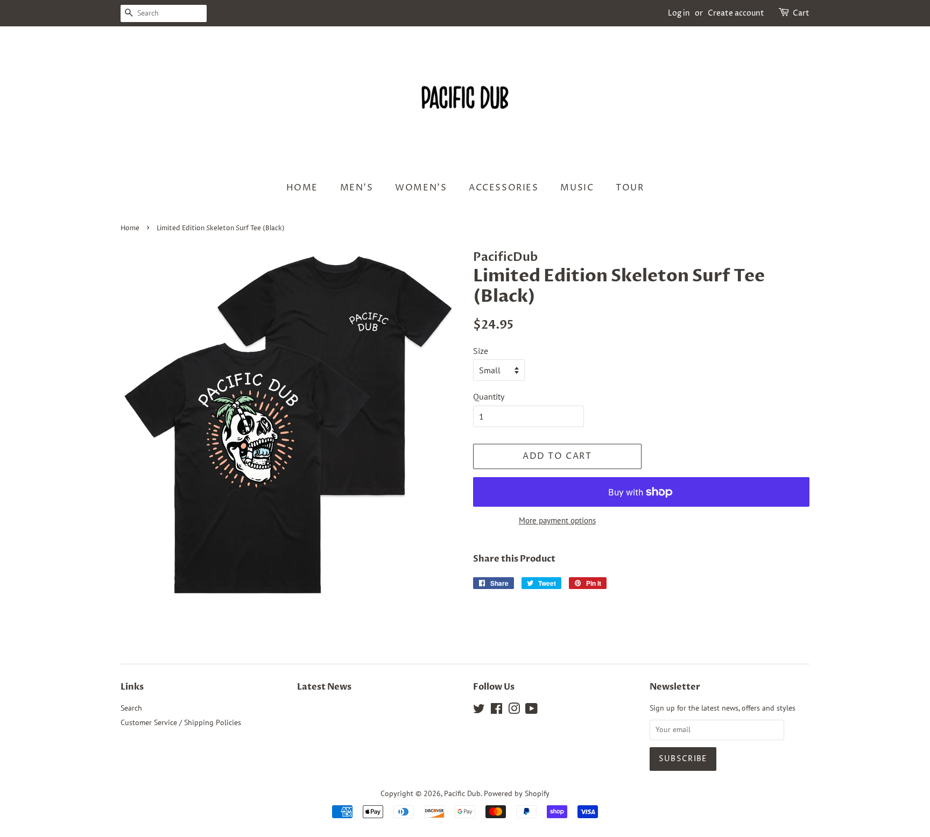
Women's (421, 188)
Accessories (504, 188)
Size (480, 350)
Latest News (324, 687)
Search (131, 708)
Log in (679, 13)
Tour (630, 188)
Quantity (488, 396)
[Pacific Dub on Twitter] (479, 710)
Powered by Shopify (516, 793)
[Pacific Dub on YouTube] (531, 710)
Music (577, 188)
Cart (801, 13)
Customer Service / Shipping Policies (181, 722)
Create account (736, 13)
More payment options (557, 520)
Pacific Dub (462, 793)
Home (302, 188)
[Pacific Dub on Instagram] (514, 710)
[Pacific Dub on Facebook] (496, 710)
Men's (357, 188)
